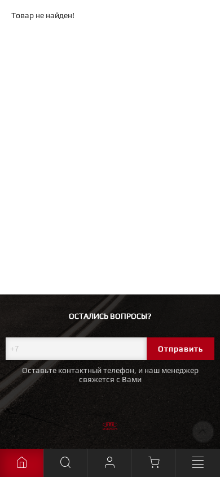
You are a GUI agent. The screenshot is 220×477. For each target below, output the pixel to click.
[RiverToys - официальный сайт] (110, 427)
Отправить (180, 348)
